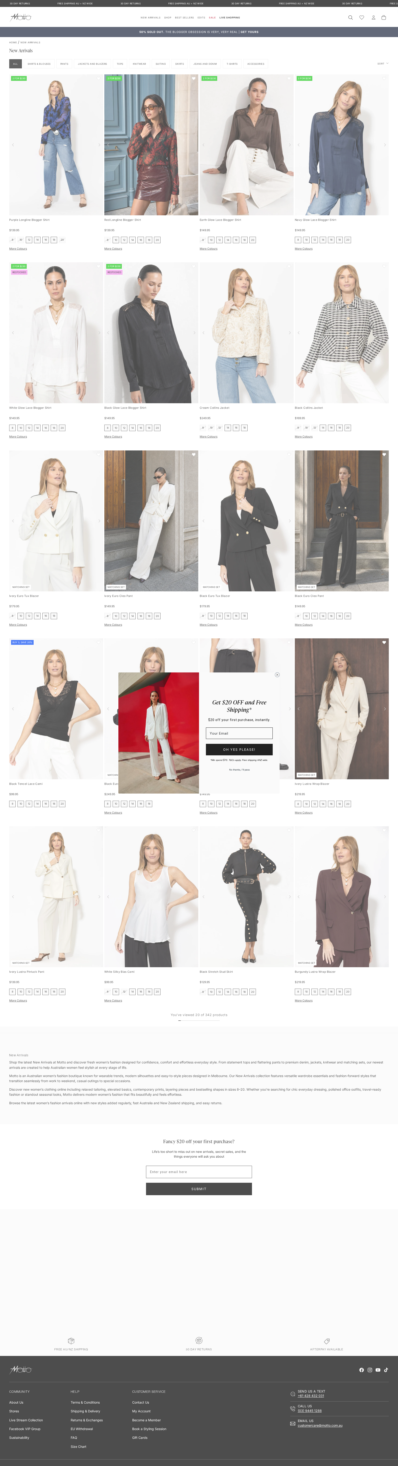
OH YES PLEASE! (239, 749)
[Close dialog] (277, 674)
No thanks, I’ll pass (239, 769)
